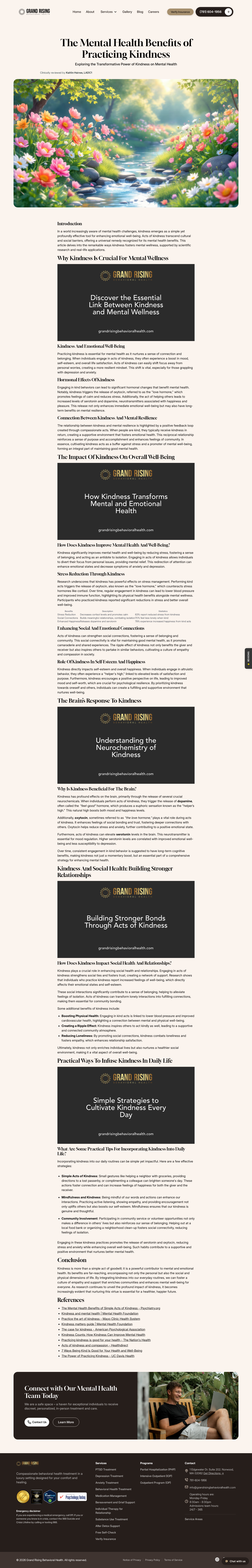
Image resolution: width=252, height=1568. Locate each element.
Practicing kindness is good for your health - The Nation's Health (106, 1340)
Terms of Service (173, 1559)
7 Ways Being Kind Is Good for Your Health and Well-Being (102, 1350)
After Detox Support (107, 1526)
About (90, 12)
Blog (140, 12)
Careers (153, 12)
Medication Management (111, 1495)
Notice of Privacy (132, 1559)
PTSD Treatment (105, 1469)
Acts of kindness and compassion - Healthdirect (95, 1345)
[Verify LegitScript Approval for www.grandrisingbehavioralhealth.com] (50, 1496)
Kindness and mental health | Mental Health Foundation (100, 1313)
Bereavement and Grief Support (115, 1502)
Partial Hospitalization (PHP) (157, 1469)
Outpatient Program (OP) (155, 1482)
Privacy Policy (152, 1559)
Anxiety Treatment (106, 1482)
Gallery (127, 12)
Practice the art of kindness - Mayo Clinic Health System (101, 1319)
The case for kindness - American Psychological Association (103, 1329)
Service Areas (193, 1519)
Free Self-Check (105, 1532)
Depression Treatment (109, 1476)
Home (77, 12)
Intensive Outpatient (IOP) (156, 1476)
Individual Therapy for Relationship (109, 1510)
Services (107, 12)
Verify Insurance (180, 12)
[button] (108, 12)
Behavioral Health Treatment (113, 1489)
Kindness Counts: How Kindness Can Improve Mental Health (103, 1334)
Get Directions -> (213, 1473)
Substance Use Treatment (111, 1519)
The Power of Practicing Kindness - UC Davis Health (98, 1356)
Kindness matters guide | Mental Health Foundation (97, 1324)
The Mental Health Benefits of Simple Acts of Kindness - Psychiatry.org (111, 1308)
